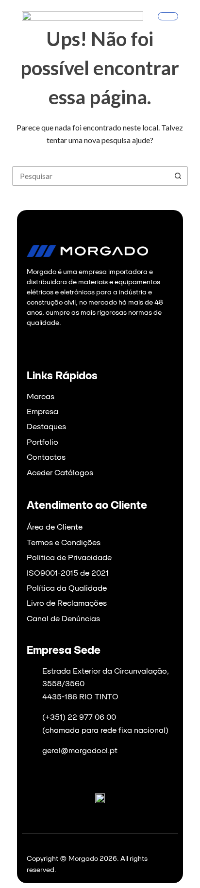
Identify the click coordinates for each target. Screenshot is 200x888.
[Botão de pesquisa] (178, 176)
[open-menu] (168, 16)
